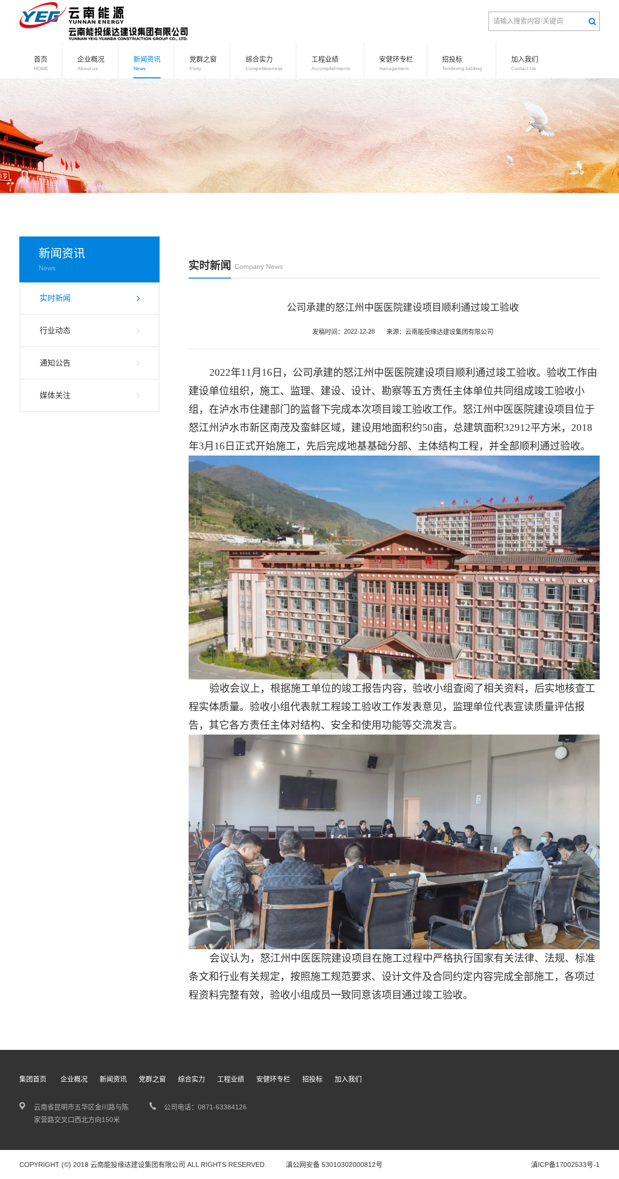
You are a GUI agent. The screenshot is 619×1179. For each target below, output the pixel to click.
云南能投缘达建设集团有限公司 (137, 1164)
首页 (41, 63)
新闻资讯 (147, 63)
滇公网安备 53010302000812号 (334, 1164)
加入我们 (524, 63)
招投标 (462, 63)
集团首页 (32, 1079)
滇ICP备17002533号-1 (565, 1164)
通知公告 (55, 363)
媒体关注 (55, 395)
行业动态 (55, 330)
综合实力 (264, 63)
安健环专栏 (396, 63)
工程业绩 (330, 63)
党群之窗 (203, 63)
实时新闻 (55, 298)
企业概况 (90, 63)
